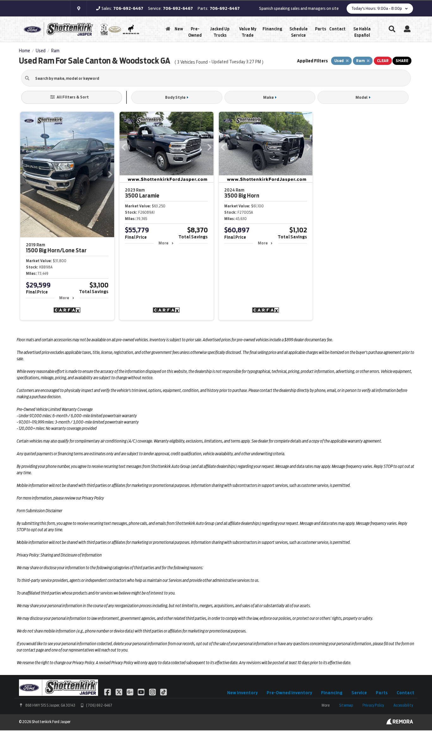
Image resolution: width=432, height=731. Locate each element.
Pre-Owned (195, 32)
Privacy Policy (373, 705)
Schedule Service (298, 32)
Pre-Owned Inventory (289, 692)
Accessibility (403, 705)
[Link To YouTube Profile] (141, 692)
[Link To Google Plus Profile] (130, 692)
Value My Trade (247, 32)
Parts (320, 29)
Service (359, 692)
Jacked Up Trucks (220, 32)
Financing (272, 29)
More (64, 297)
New (179, 29)
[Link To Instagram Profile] (152, 692)
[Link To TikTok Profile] (163, 692)
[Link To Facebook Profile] (108, 692)
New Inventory (242, 692)
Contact (337, 29)
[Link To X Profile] (119, 692)
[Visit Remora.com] (399, 722)
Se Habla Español (362, 32)
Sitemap (346, 705)
